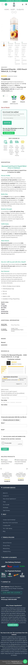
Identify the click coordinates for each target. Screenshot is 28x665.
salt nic (12, 89)
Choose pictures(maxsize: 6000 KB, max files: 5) (13, 417)
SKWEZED (4, 67)
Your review (4, 404)
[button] (2, 4)
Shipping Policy (7, 551)
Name (3, 423)
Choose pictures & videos (11, 420)
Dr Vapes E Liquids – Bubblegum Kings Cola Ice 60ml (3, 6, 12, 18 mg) (7, 475)
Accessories (5, 311)
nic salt (13, 211)
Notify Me (7, 122)
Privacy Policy (6, 545)
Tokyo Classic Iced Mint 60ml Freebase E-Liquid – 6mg (21, 475)
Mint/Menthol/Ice (15, 329)
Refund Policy (6, 548)
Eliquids (20, 9)
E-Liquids (4, 306)
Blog (4, 531)
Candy (12, 328)
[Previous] (3, 27)
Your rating (4, 400)
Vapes (3, 304)
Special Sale (4, 313)
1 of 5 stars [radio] (1, 402)
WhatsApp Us (9, 133)
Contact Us (5, 496)
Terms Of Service (7, 542)
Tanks (3, 309)
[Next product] (12, 12)
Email (3, 429)
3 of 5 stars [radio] (8, 402)
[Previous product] (15, 12)
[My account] (22, 4)
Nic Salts (3, 307)
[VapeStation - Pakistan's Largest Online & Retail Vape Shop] (14, 4)
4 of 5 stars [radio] (12, 402)
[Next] (24, 27)
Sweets (13, 331)
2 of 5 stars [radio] (4, 402)
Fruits (16, 328)
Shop (13, 9)
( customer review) (12, 76)
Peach (21, 329)
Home (6, 9)
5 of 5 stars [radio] (18, 402)
